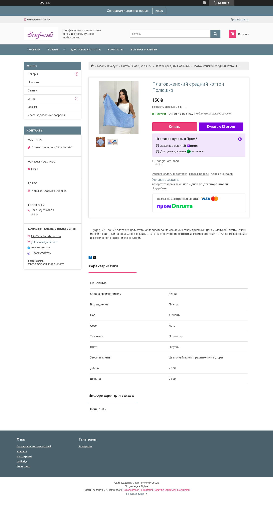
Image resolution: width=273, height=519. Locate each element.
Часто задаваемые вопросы (46, 115)
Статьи (32, 90)
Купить (174, 126)
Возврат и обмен (144, 49)
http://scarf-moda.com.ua (46, 236)
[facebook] (90, 258)
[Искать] (215, 34)
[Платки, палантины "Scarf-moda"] (41, 39)
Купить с (214, 126)
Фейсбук (22, 461)
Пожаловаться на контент (137, 490)
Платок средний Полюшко (172, 66)
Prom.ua (154, 482)
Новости (33, 82)
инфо (159, 10)
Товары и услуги (107, 66)
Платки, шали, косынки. (136, 66)
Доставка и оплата (86, 49)
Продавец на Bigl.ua (136, 486)
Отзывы (33, 106)
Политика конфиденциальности (171, 490)
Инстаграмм (24, 456)
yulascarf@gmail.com (44, 241)
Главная (33, 49)
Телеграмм (23, 466)
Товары (53, 49)
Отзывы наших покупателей (34, 446)
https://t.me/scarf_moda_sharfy (46, 263)
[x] (94, 258)
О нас (31, 98)
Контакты (116, 49)
